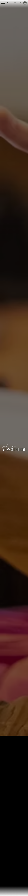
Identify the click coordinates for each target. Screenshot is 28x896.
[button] (11, 2)
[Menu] (3, 2)
